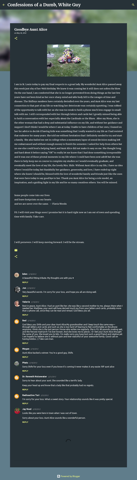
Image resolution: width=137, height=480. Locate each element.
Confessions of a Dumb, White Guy (44, 4)
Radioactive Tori (30, 395)
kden (24, 274)
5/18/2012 (32, 274)
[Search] (84, 5)
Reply (25, 282)
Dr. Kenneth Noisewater (34, 376)
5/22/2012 (44, 395)
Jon (24, 288)
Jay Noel (26, 409)
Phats (25, 362)
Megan (25, 349)
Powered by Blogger (70, 476)
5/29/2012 (36, 409)
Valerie (26, 302)
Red (24, 320)
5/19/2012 (35, 302)
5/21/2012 (52, 377)
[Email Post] (16, 251)
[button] (16, 38)
